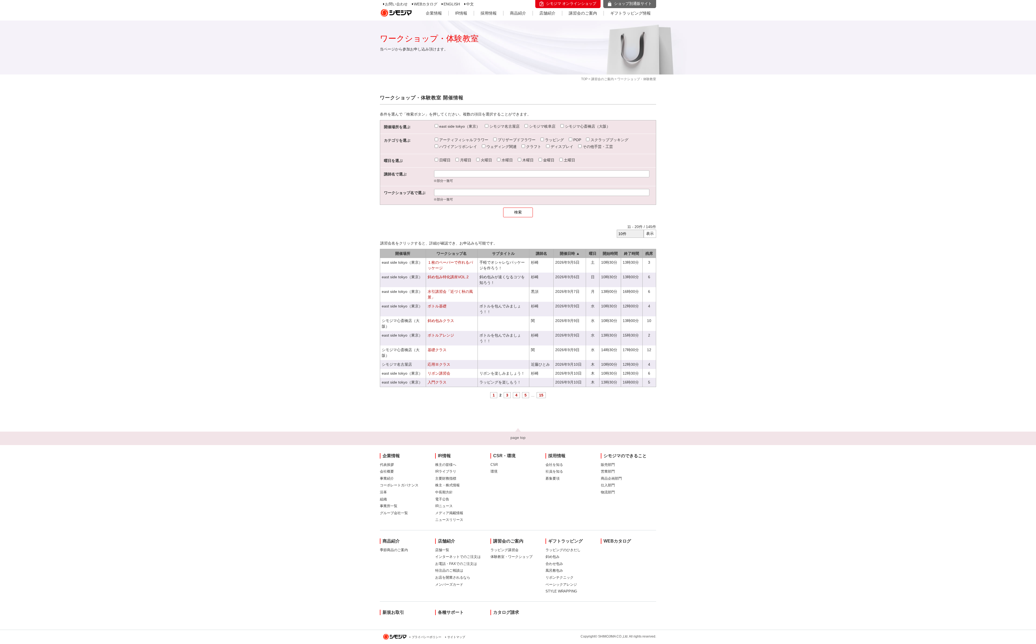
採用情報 (488, 13)
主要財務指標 (445, 478)
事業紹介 (387, 478)
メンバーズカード (449, 584)
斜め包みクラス (441, 320)
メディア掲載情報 (449, 513)
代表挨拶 (387, 465)
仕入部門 (608, 485)
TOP (584, 79)
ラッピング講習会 (504, 550)
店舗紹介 (547, 13)
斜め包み (553, 557)
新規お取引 (393, 612)
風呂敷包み (554, 570)
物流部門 (608, 492)
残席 (649, 253)
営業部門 (608, 471)
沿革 (383, 492)
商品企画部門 (611, 478)
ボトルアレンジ (441, 335)
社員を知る (554, 471)
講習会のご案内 (583, 13)
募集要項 (553, 478)
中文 (470, 4)
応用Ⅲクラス (439, 364)
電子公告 (442, 499)
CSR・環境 (504, 455)
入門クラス (437, 382)
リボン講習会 (439, 373)
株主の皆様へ (445, 465)
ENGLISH (452, 4)
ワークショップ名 (452, 253)
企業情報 (434, 13)
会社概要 (387, 471)
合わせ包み (554, 564)
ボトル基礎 (437, 306)
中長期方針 (444, 492)
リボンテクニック (560, 577)
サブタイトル (503, 253)
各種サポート (451, 612)
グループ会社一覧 (394, 513)
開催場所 (402, 253)
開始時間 (610, 253)
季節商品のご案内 (394, 550)
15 (541, 395)
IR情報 (461, 13)
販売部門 (608, 465)
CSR (494, 465)
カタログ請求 (506, 612)
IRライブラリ (445, 471)
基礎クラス (437, 350)
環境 (493, 471)
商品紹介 (518, 13)
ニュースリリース (449, 520)
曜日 (593, 253)
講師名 (541, 253)
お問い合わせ (396, 4)
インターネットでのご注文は (458, 557)
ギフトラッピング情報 (630, 13)
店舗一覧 (442, 550)
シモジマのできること (625, 455)
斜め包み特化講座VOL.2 (448, 277)
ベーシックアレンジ (561, 584)
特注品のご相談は (449, 570)
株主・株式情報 (447, 485)
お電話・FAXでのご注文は (456, 564)
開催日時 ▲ (570, 253)
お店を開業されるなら (452, 577)
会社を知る (554, 465)
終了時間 (631, 253)
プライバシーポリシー (426, 637)
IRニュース (444, 506)
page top (518, 437)
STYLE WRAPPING (561, 591)
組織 (383, 499)
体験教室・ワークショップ (511, 557)
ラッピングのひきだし (563, 550)
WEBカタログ (425, 4)
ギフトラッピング (565, 541)
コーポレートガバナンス (399, 485)
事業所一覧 (388, 506)
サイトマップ (456, 637)
